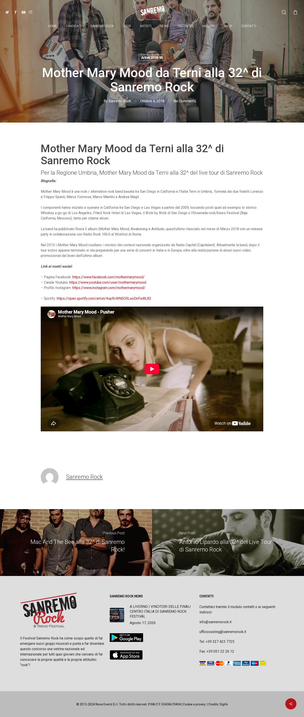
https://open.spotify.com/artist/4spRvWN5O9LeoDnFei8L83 (104, 298)
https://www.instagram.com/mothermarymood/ (108, 288)
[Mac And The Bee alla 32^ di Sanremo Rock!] (76, 542)
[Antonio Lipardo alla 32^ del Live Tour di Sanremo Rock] (228, 542)
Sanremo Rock (120, 101)
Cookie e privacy (194, 704)
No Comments (185, 101)
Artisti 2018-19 (152, 57)
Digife (224, 704)
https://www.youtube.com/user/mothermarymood (107, 282)
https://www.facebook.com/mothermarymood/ (108, 277)
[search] (284, 12)
